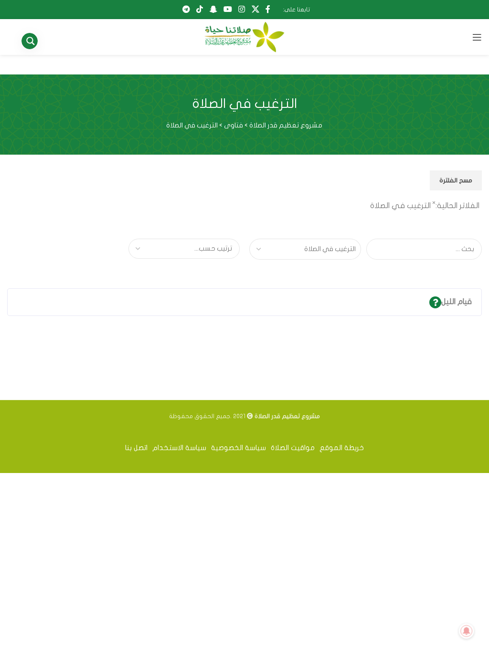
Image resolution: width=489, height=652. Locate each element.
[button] (244, 302)
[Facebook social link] (267, 9)
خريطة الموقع (341, 448)
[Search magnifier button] (33, 41)
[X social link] (255, 9)
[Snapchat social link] (213, 9)
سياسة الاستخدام (179, 448)
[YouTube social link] (227, 9)
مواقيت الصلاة (293, 448)
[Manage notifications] (466, 631)
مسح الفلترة (455, 180)
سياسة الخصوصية (238, 448)
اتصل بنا (136, 448)
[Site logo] (244, 37)
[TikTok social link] (199, 9)
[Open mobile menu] (477, 37)
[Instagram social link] (241, 9)
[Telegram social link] (186, 9)
